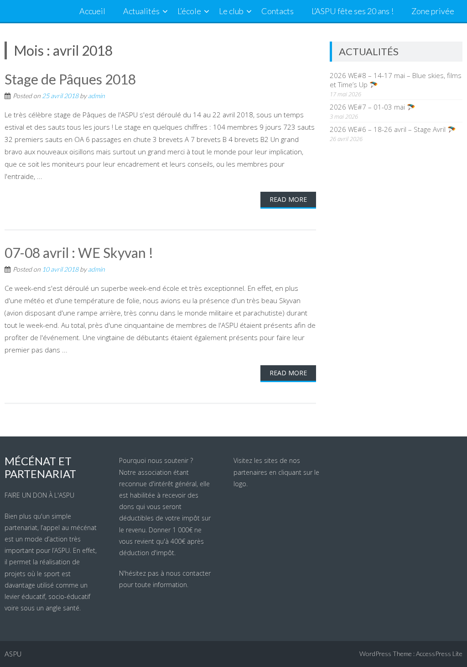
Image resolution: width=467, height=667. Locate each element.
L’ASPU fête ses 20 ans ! (352, 11)
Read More (288, 199)
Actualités (141, 11)
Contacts (277, 11)
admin (96, 96)
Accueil (92, 11)
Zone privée (432, 11)
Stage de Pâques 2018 (70, 79)
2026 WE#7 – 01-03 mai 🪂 (372, 106)
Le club (231, 11)
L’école (189, 11)
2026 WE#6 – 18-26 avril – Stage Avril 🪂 (393, 129)
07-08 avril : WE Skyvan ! (79, 252)
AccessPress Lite (439, 653)
